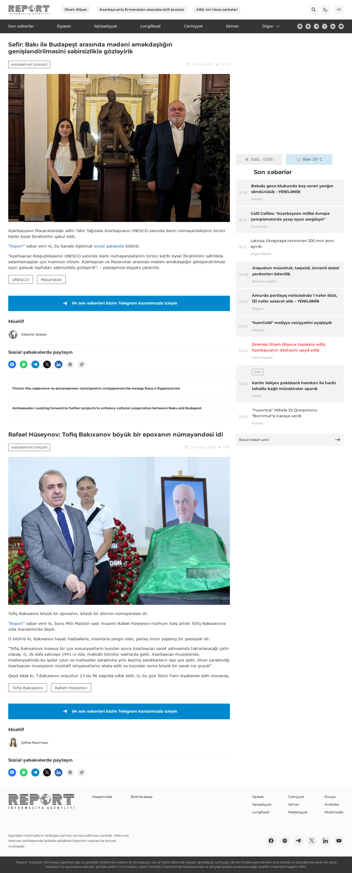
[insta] (308, 26)
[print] (70, 364)
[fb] (299, 26)
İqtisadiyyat (261, 804)
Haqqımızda (102, 797)
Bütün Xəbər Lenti (254, 440)
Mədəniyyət (297, 812)
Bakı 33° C (312, 159)
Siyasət (258, 797)
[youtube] (341, 26)
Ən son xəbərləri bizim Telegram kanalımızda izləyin (124, 303)
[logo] (29, 10)
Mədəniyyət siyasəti (29, 65)
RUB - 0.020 (262, 159)
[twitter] (324, 26)
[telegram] (316, 26)
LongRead (260, 812)
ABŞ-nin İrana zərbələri (217, 9)
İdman (293, 804)
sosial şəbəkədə (109, 246)
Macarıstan (51, 279)
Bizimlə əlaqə (141, 797)
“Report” (16, 246)
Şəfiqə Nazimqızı (34, 742)
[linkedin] (333, 26)
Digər (268, 26)
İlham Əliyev (76, 9)
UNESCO (20, 279)
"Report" (16, 623)
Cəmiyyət (296, 797)
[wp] (24, 364)
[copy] (82, 364)
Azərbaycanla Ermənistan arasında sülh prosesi (142, 9)
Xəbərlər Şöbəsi (33, 334)
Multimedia (333, 812)
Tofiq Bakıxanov (27, 687)
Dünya (330, 797)
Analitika (331, 804)
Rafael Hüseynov (71, 687)
